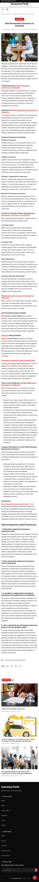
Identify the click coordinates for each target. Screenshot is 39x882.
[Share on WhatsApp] (20, 666)
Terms (3, 820)
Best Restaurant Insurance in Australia (15, 87)
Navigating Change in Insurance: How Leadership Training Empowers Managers (17, 772)
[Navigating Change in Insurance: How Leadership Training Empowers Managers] (19, 757)
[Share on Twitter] (7, 666)
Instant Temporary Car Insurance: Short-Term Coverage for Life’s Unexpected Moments (18, 740)
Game (3, 836)
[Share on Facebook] (12, 666)
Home (2, 14)
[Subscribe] (36, 870)
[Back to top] (35, 878)
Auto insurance (5, 855)
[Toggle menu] (7, 9)
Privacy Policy (5, 810)
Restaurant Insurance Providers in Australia (17, 297)
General (3, 840)
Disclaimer (4, 815)
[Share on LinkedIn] (16, 666)
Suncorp (4, 335)
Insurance (9, 14)
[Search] (3, 9)
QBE (3, 313)
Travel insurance (6, 850)
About (3, 805)
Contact (3, 825)
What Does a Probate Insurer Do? (13, 709)
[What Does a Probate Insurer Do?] (19, 694)
